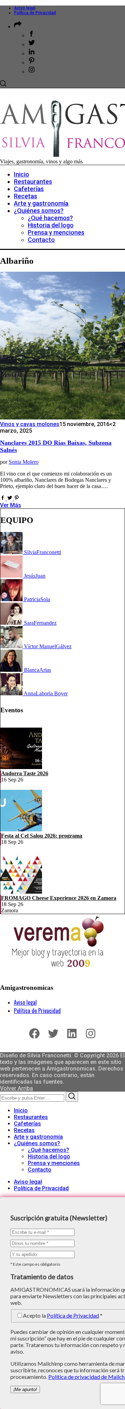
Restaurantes (31, 1117)
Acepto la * (62, 1315)
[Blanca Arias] (12, 670)
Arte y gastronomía (38, 1136)
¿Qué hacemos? (48, 1150)
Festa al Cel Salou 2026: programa (41, 836)
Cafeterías (27, 1123)
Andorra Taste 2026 (24, 773)
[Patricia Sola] (12, 599)
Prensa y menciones (54, 1163)
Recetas (24, 1130)
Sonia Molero (24, 462)
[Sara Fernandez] (12, 623)
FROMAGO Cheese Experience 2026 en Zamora (58, 898)
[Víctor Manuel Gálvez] (12, 646)
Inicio (21, 1110)
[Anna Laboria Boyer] (12, 693)
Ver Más (10, 505)
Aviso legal (24, 8)
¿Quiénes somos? (37, 1143)
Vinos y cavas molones (29, 424)
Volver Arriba (16, 1088)
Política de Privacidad (35, 12)
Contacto (39, 1169)
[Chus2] (12, 576)
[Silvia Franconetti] (12, 552)
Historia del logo (49, 1156)
